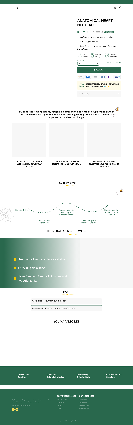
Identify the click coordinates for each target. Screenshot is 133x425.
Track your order (62, 399)
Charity (59, 409)
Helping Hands (71, 421)
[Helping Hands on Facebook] (13, 409)
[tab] (99, 94)
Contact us (60, 402)
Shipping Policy (84, 406)
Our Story (60, 406)
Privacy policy (83, 399)
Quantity (80, 60)
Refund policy (83, 402)
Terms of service (84, 409)
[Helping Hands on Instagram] (16, 409)
